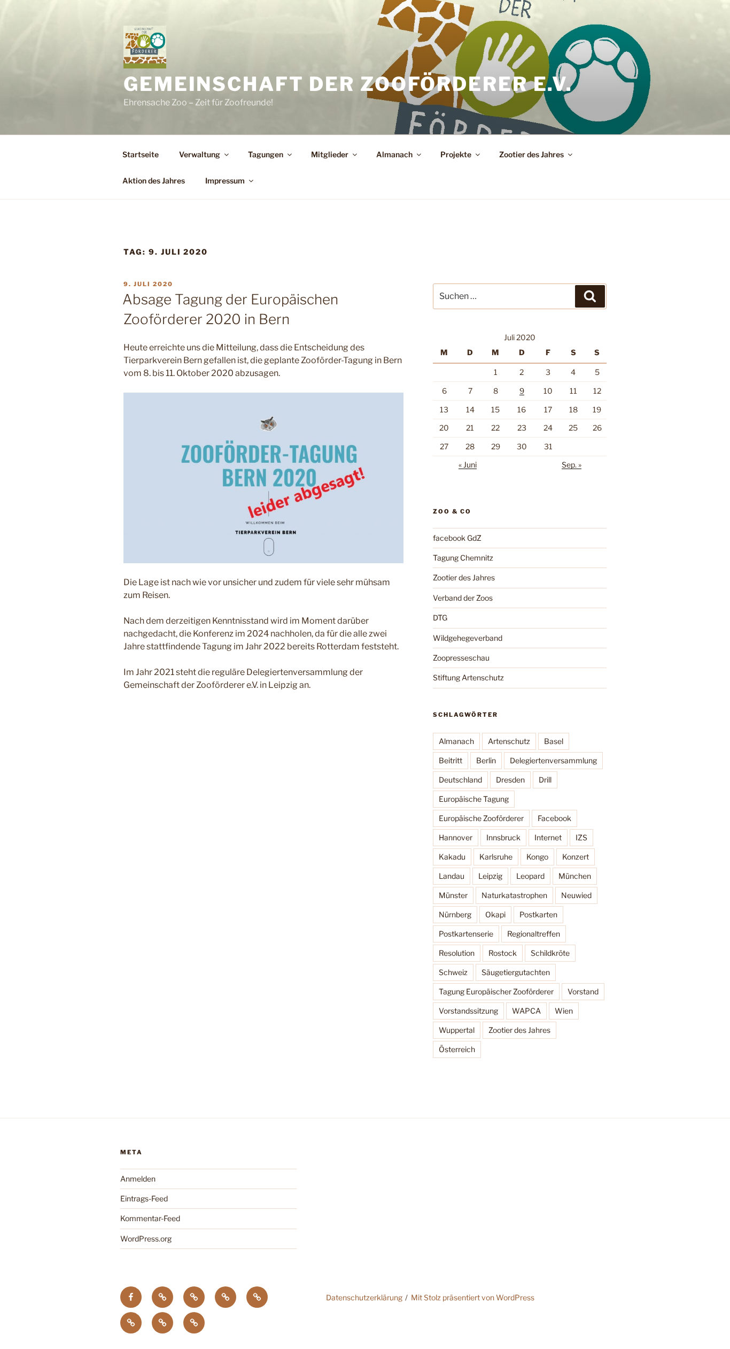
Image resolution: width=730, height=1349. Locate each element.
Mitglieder (329, 154)
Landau (451, 875)
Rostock (502, 952)
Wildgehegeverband (467, 637)
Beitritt (450, 760)
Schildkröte (550, 952)
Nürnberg (455, 914)
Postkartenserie (466, 933)
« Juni (468, 464)
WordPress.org (146, 1238)
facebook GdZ (457, 537)
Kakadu (452, 856)
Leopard (530, 875)
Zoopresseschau (461, 657)
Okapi (495, 914)
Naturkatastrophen (514, 895)
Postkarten (538, 914)
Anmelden (138, 1178)
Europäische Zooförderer (481, 818)
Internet (548, 837)
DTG (440, 617)
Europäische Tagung (474, 798)
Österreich (457, 1049)
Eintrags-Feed (144, 1198)
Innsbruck (503, 837)
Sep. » (571, 464)
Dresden (510, 779)
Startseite (140, 154)
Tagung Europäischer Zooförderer (496, 991)
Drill (545, 779)
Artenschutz (509, 741)
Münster (453, 895)
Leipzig (490, 875)
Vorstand (583, 991)
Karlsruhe (495, 856)
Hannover (455, 837)
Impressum (225, 180)
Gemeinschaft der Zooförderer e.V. (348, 84)
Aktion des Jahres (153, 180)
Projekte (455, 154)
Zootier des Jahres (531, 154)
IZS (581, 837)
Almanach (394, 154)
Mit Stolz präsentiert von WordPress (472, 1297)
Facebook (554, 818)
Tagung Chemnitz (463, 557)
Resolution (457, 952)
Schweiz (453, 972)
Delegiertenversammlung (553, 760)
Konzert (575, 856)
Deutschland (460, 779)
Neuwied (576, 895)
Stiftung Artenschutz (468, 677)
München (574, 875)
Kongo (537, 856)
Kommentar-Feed (150, 1218)
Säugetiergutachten (516, 972)
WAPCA (526, 1010)
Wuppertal (457, 1029)
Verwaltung (199, 154)
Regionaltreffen (533, 933)
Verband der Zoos (463, 597)
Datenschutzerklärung (364, 1297)
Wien (564, 1010)
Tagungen (265, 154)
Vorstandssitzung (468, 1010)
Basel (553, 741)
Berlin (486, 760)
